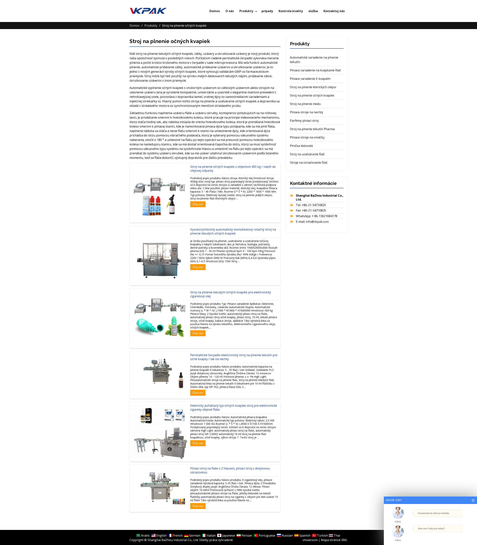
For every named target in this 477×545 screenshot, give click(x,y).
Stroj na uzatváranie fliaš (307, 154)
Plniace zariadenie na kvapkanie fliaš (315, 70)
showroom (310, 540)
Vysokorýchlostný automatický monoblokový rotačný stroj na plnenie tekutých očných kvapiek (233, 231)
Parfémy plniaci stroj (304, 121)
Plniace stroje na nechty (306, 112)
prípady (267, 11)
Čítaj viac (197, 204)
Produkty (246, 11)
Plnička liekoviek (301, 146)
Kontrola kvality (291, 11)
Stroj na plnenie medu (305, 104)
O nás (229, 11)
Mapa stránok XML (334, 540)
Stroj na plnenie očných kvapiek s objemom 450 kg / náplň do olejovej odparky (233, 169)
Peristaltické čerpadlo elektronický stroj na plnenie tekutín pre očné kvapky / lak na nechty (233, 357)
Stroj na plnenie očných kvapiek (312, 95)
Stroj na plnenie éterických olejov (313, 87)
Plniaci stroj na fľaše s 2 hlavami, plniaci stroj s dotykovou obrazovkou (230, 470)
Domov (214, 11)
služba (313, 11)
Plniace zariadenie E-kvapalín (310, 79)
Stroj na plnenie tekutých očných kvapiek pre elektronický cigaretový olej (230, 294)
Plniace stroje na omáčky (307, 137)
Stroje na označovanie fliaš (308, 162)
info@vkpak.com (317, 222)
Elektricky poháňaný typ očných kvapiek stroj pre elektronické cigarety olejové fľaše (233, 408)
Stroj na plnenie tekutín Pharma (312, 129)
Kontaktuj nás (334, 11)
